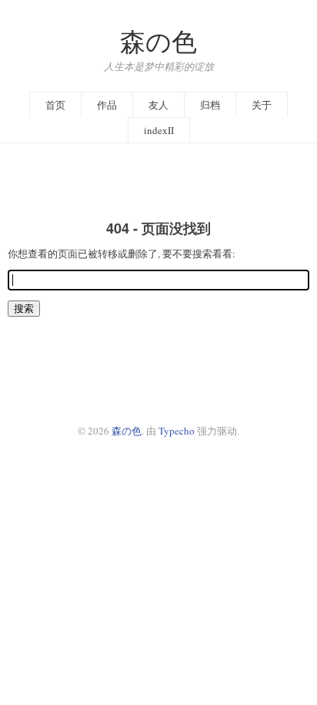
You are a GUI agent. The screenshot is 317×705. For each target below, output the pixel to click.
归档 (210, 105)
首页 (55, 105)
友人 (158, 105)
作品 (107, 105)
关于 (262, 105)
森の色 (158, 41)
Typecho (176, 431)
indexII (159, 130)
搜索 (24, 308)
